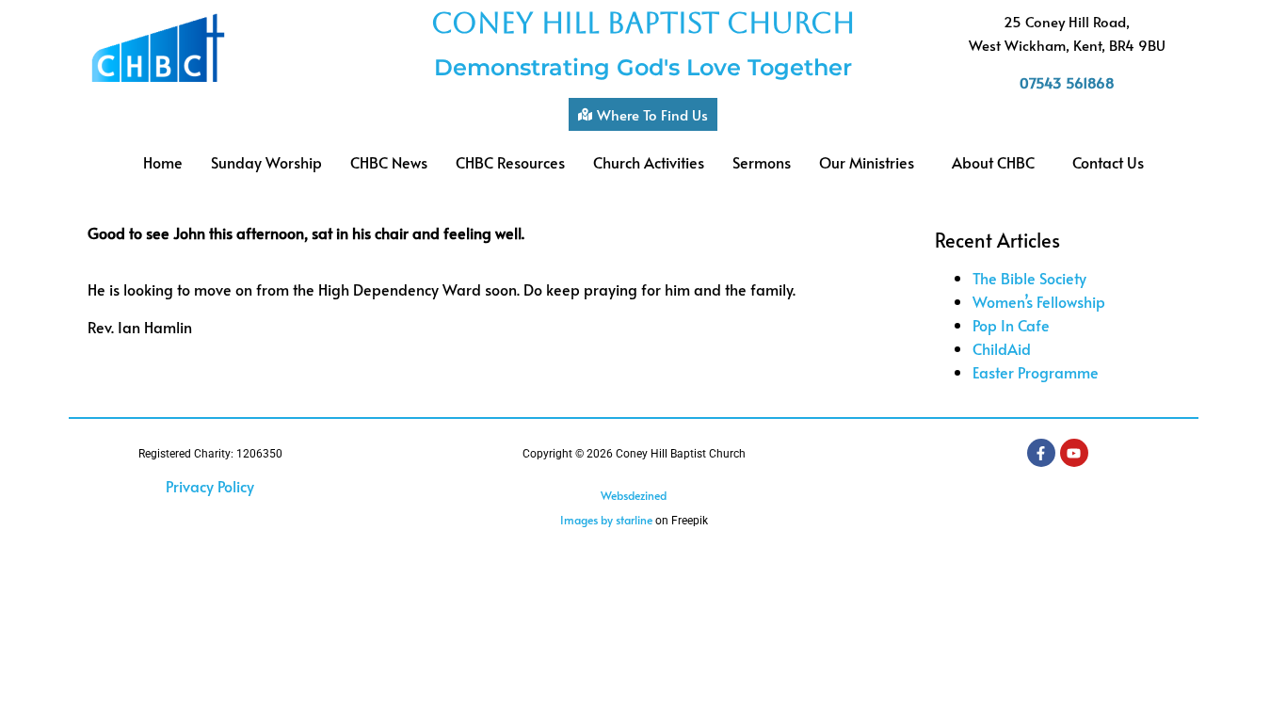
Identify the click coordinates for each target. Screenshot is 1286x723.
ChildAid (1002, 348)
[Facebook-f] (1041, 453)
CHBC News (388, 162)
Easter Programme (1036, 372)
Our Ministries (866, 162)
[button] (871, 162)
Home (163, 162)
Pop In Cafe (1011, 324)
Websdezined (634, 495)
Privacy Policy (210, 485)
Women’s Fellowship (1039, 301)
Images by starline (606, 519)
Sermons (761, 162)
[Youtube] (1074, 453)
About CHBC (993, 162)
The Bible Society (1029, 277)
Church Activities (648, 162)
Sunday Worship (266, 162)
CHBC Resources (510, 162)
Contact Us (1108, 162)
